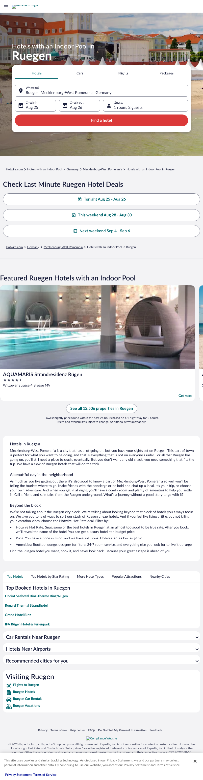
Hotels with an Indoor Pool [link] (44, 169)
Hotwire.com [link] (14, 169)
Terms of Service (44, 775)
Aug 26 (76, 108)
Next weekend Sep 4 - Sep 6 (104, 231)
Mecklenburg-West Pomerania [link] (102, 169)
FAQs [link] (91, 730)
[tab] (36, 73)
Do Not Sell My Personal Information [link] (122, 730)
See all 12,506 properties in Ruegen (101, 409)
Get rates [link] (185, 396)
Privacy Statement (18, 775)
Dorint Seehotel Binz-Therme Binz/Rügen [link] (36, 596)
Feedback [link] (156, 730)
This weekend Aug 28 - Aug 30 (105, 215)
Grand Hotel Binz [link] (18, 615)
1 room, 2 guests (128, 108)
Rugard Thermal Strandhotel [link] (26, 605)
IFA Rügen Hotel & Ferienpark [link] (27, 624)
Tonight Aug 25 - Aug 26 (105, 199)
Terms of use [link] (59, 730)
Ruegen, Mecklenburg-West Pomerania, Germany (68, 93)
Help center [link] (77, 730)
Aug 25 (32, 108)
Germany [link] (72, 169)
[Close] (195, 761)
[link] (101, 686)
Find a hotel (101, 120)
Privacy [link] (43, 730)
